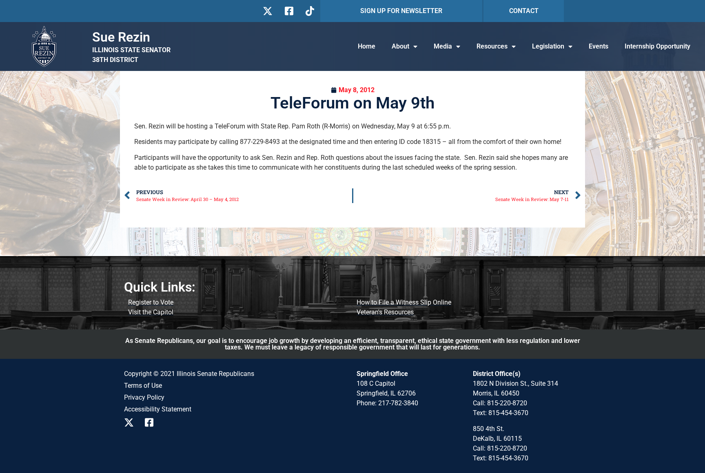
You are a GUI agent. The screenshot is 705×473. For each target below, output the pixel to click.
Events (598, 46)
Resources (492, 46)
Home (366, 46)
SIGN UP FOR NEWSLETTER (401, 11)
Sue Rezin (121, 37)
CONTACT (524, 11)
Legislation (548, 46)
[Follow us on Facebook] (288, 11)
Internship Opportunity (657, 46)
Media (443, 46)
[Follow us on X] (267, 11)
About (400, 46)
